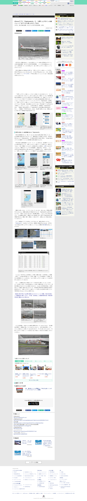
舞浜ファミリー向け (48, 361)
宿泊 (63, 5)
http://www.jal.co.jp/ (18, 428)
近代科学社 (39, 485)
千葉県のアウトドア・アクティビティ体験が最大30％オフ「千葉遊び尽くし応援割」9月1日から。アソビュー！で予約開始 (67, 132)
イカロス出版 (51, 470)
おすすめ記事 (61, 186)
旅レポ (30, 5)
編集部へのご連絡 (39, 493)
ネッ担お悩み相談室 (17, 481)
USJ (55, 5)
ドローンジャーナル (17, 479)
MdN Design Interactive (54, 485)
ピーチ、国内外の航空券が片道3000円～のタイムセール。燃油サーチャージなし (67, 110)
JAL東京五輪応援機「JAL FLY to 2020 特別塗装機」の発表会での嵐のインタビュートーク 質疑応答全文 (47, 443)
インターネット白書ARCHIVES (19, 488)
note (41, 30)
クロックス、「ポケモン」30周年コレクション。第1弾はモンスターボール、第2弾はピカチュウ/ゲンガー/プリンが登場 (66, 24)
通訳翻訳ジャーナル (53, 475)
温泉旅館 (19, 361)
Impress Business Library (29, 475)
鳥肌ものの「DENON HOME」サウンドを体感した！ (67, 43)
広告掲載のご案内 (32, 493)
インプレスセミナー (28, 477)
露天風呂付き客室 (28, 361)
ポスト (20, 30)
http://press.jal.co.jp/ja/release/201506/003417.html (25, 431)
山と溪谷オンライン (42, 481)
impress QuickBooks (64, 475)
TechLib (51, 488)
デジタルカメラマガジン (18, 485)
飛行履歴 (45, 224)
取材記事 (26, 5)
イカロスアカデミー (53, 479)
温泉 (40, 5)
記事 (29, 70)
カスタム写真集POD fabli (65, 484)
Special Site (60, 34)
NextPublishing (27, 486)
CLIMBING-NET (41, 483)
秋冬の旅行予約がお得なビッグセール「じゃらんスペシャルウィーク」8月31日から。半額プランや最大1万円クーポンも (67, 145)
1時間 (58, 16)
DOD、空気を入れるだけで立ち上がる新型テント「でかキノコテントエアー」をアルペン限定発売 (66, 30)
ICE (60, 470)
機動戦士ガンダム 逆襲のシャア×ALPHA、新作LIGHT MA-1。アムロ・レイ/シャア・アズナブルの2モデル (66, 22)
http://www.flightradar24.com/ (20, 417)
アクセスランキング (62, 14)
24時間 (62, 16)
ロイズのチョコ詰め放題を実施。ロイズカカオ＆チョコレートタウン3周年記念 (67, 91)
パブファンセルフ (64, 479)
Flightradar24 (19, 223)
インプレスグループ (60, 493)
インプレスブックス (28, 484)
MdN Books (52, 483)
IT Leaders (16, 477)
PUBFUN (61, 477)
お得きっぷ (35, 5)
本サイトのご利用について (17, 493)
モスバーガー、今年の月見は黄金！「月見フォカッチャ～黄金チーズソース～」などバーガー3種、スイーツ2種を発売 (66, 179)
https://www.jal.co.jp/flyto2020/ (20, 434)
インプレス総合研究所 (18, 475)
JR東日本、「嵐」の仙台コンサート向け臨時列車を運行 (26, 442)
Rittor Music (39, 470)
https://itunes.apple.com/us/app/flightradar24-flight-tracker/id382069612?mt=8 (31, 420)
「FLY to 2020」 (26, 73)
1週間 (67, 16)
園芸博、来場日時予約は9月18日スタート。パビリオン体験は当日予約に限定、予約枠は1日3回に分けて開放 (66, 19)
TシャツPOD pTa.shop (65, 482)
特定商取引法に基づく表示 (70, 493)
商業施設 (59, 5)
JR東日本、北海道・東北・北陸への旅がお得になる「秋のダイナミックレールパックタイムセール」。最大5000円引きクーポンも (67, 151)
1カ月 (72, 16)
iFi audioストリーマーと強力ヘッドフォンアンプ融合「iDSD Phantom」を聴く (67, 51)
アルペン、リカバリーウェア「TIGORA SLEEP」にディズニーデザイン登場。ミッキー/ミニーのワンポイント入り (67, 105)
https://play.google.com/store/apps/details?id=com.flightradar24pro (28, 423)
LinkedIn (48, 30)
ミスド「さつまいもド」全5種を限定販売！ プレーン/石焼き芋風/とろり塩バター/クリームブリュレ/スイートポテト (65, 176)
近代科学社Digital (42, 486)
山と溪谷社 (39, 479)
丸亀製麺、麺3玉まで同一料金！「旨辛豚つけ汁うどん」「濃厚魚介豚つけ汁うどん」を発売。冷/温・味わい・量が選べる (65, 171)
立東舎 (40, 477)
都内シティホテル (38, 361)
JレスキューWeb (53, 477)
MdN (49, 481)
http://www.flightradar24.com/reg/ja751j (22, 425)
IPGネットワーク (63, 481)
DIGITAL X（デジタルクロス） (30, 479)
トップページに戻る (33, 462)
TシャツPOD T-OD (42, 475)
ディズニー (51, 5)
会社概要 (54, 493)
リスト (23, 30)
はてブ (35, 30)
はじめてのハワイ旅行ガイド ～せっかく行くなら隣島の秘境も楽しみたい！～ (67, 213)
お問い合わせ (25, 493)
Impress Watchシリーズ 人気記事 (65, 166)
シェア (29, 30)
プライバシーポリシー (47, 493)
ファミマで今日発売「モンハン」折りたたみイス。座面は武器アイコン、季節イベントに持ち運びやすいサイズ (66, 27)
